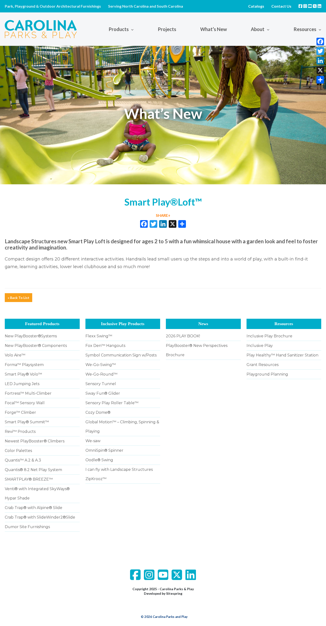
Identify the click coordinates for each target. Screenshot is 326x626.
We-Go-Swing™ (100, 364)
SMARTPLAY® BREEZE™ (29, 479)
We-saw (92, 441)
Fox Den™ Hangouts (105, 345)
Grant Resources (263, 364)
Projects (167, 29)
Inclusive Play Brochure (269, 336)
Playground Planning (267, 374)
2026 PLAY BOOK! (183, 336)
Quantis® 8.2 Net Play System (33, 469)
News (203, 323)
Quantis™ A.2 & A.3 (23, 460)
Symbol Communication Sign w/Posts (121, 355)
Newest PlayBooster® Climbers (34, 441)
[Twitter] (320, 51)
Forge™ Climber (20, 412)
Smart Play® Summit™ (27, 422)
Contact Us (281, 6)
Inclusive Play (260, 345)
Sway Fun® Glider (102, 393)
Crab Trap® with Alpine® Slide (33, 507)
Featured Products (42, 323)
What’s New (213, 29)
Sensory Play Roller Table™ (111, 403)
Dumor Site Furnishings (27, 527)
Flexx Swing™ (98, 336)
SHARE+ (163, 215)
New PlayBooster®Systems (31, 336)
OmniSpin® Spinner (104, 450)
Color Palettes (18, 450)
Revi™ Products (20, 431)
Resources (283, 323)
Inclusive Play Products (122, 323)
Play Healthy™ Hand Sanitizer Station (282, 355)
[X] (172, 224)
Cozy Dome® (97, 412)
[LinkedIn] (320, 60)
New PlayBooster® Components (36, 345)
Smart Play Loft (86, 241)
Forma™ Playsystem (24, 364)
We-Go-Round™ (101, 374)
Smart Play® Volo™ (23, 374)
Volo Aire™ (15, 355)
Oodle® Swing (99, 460)
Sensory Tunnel (100, 384)
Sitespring (174, 593)
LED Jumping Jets (22, 384)
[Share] (320, 80)
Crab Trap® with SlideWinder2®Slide (40, 517)
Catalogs (256, 6)
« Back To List (18, 298)
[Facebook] (320, 41)
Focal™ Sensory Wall (25, 403)
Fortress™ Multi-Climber (28, 393)
